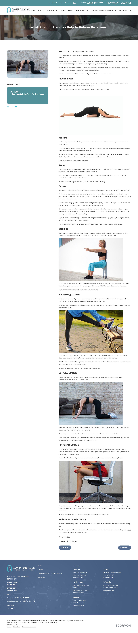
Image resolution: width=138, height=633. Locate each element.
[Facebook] (8, 609)
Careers (40, 569)
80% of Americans (112, 55)
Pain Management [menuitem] (82, 10)
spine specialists (120, 67)
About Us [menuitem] (41, 10)
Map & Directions (78, 577)
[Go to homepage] (18, 10)
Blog (74, 3)
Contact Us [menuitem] (122, 10)
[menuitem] (9, 627)
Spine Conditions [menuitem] (52, 10)
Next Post (123, 548)
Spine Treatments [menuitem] (67, 10)
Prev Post (64, 548)
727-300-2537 (92, 3)
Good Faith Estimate (55, 3)
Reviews (68, 3)
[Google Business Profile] (12, 609)
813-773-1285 (112, 3)
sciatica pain (91, 85)
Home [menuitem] (33, 10)
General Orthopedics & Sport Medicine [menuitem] (104, 10)
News (68, 537)
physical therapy (83, 70)
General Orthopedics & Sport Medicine (50, 573)
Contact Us (41, 577)
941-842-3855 (126, 3)
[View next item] (16, 107)
